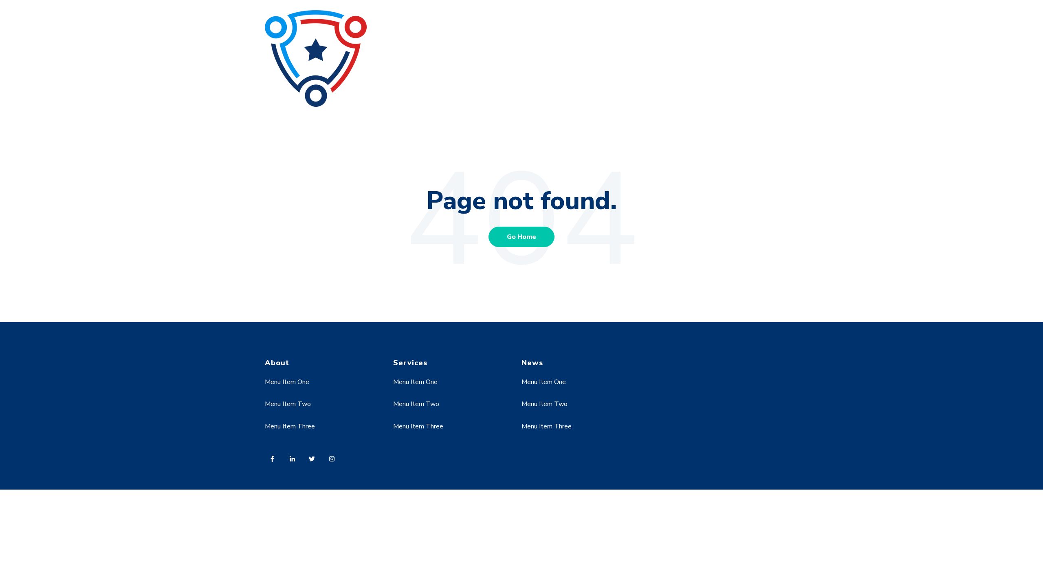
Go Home (521, 236)
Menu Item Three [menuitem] (290, 426)
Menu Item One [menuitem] (287, 381)
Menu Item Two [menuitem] (288, 403)
